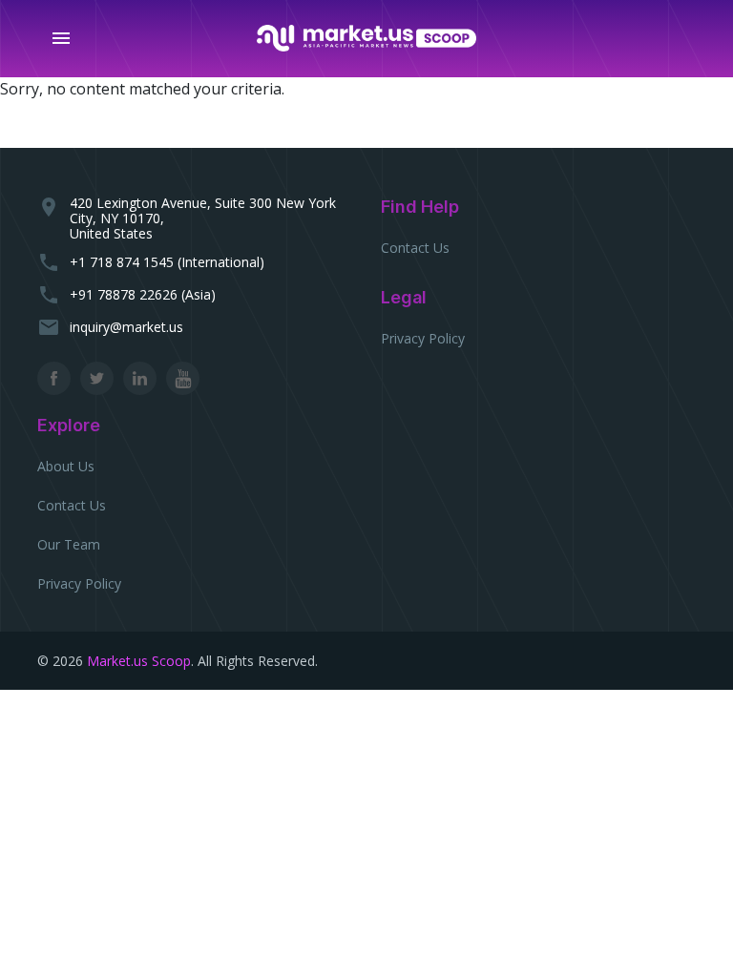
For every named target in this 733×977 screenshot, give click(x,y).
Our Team (68, 544)
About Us (65, 466)
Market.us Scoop (139, 661)
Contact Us (415, 248)
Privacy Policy (423, 338)
